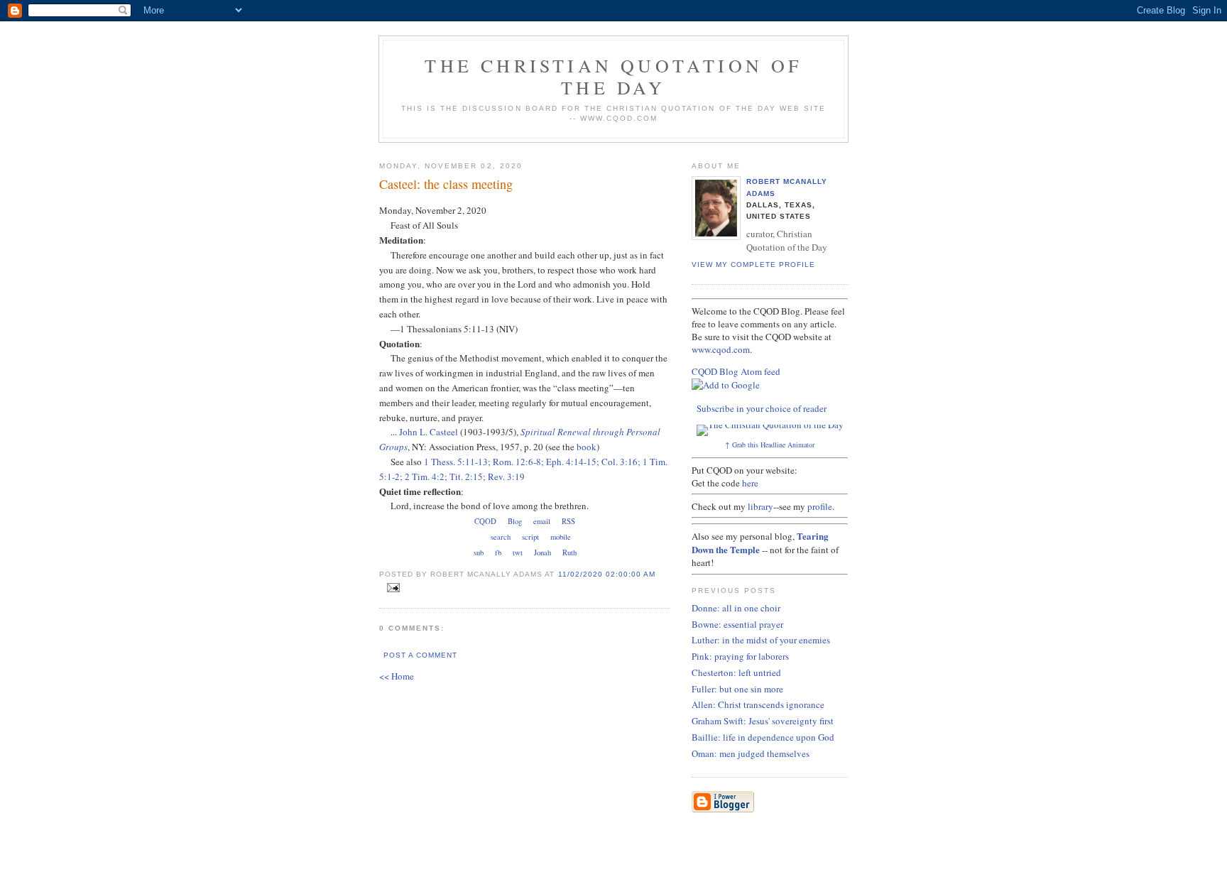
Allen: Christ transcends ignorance (758, 704)
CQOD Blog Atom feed (736, 371)
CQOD (485, 521)
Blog (515, 521)
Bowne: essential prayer (737, 624)
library (760, 506)
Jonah (542, 552)
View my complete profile (753, 264)
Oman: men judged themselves (750, 753)
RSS (568, 521)
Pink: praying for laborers (740, 656)
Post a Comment (420, 655)
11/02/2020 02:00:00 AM (606, 574)
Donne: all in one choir (736, 607)
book (586, 446)
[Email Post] (391, 588)
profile (819, 506)
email (541, 521)
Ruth (569, 552)
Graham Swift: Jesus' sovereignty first (763, 720)
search (501, 537)
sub (479, 552)
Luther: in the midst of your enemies (761, 639)
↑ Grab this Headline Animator (769, 445)
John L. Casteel (428, 431)
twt (518, 552)
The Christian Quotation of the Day (613, 76)
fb (498, 552)
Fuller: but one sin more (737, 688)
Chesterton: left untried (736, 672)
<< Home (396, 676)
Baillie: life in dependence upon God (763, 737)
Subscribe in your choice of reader (762, 408)
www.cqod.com (721, 349)
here (750, 482)
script (530, 537)
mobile (560, 537)
